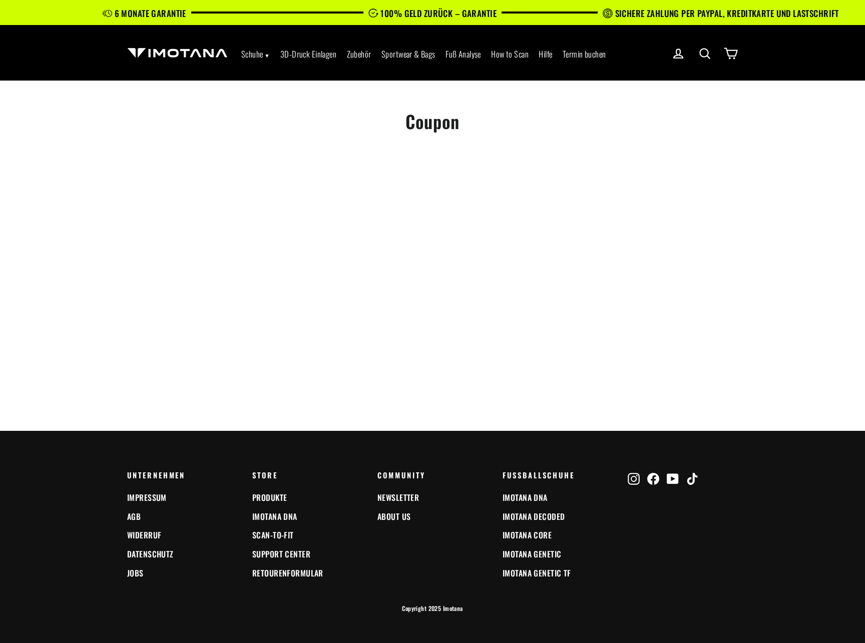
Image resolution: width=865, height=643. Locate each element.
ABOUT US (393, 516)
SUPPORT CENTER (281, 554)
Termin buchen (584, 54)
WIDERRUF (144, 535)
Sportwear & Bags (408, 54)
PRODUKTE (269, 497)
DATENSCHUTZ (150, 554)
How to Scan (510, 54)
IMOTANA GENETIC (532, 554)
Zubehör (359, 54)
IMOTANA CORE (527, 535)
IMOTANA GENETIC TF (537, 573)
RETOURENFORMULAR (287, 573)
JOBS (135, 573)
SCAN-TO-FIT (273, 535)
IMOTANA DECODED (534, 516)
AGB (134, 516)
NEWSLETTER (398, 497)
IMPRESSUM (147, 497)
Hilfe (545, 54)
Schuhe (252, 54)
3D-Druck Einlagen (308, 54)
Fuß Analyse (463, 54)
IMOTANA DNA (274, 516)
